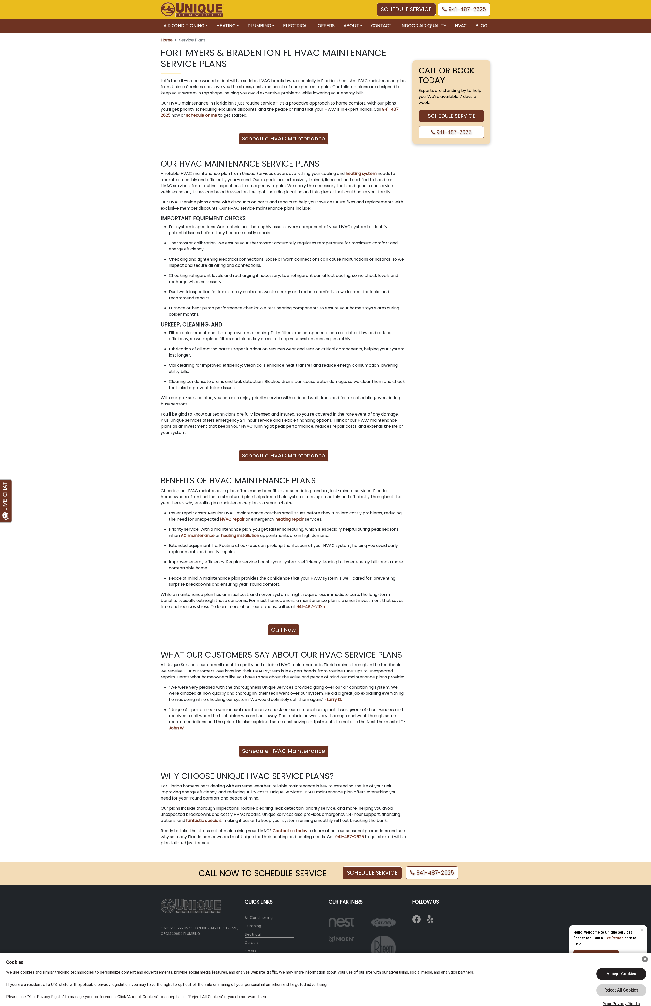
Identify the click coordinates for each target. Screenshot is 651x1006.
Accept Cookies (621, 973)
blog (481, 25)
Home (167, 40)
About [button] (351, 25)
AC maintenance (197, 535)
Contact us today (289, 831)
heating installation (239, 535)
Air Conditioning (259, 917)
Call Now (283, 630)
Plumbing (253, 925)
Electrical (296, 25)
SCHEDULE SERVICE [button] (406, 9)
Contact (381, 25)
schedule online (201, 115)
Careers (252, 942)
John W (176, 728)
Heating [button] (226, 25)
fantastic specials (203, 820)
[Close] (645, 959)
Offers (326, 25)
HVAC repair (232, 519)
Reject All (621, 990)
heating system (361, 173)
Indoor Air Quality (423, 25)
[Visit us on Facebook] (416, 921)
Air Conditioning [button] (184, 25)
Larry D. (334, 699)
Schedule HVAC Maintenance (283, 138)
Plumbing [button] (259, 25)
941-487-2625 (466, 9)
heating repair (289, 519)
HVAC (460, 25)
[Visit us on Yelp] (431, 921)
